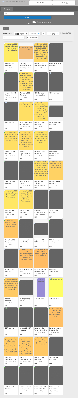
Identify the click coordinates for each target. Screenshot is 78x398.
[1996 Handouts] (56, 81)
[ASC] (43, 33)
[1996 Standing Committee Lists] (41, 81)
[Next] (73, 33)
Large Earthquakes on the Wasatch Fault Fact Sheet (26, 124)
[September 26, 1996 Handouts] (41, 228)
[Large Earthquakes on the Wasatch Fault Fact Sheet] (26, 111)
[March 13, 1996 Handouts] (11, 170)
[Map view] (26, 34)
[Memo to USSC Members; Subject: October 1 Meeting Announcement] (11, 228)
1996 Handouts (54, 93)
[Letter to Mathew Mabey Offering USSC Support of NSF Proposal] (41, 258)
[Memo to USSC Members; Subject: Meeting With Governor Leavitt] (11, 52)
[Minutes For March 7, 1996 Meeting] (56, 140)
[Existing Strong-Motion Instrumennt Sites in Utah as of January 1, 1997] (26, 287)
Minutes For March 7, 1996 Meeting (54, 154)
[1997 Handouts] (41, 287)
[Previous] (60, 33)
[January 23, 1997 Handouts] (26, 317)
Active (6, 29)
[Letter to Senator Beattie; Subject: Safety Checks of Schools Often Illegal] (26, 375)
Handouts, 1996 (10, 122)
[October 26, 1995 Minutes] (11, 81)
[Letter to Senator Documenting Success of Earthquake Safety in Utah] (56, 317)
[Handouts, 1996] (11, 111)
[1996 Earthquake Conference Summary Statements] (56, 228)
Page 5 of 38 (66, 33)
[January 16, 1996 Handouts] (56, 111)
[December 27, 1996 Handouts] (56, 258)
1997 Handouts (39, 299)
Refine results (33, 37)
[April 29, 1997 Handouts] (56, 346)
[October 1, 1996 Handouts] (11, 258)
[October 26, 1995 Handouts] (56, 52)
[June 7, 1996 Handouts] (56, 199)
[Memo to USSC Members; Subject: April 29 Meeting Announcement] (41, 346)
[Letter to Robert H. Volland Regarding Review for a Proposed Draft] (41, 317)
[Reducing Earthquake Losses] (26, 52)
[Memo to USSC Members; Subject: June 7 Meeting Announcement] (56, 170)
